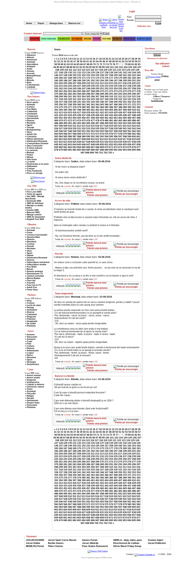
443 (111, 115)
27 (129, 58)
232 (102, 86)
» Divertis (29, 239)
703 (110, 152)
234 (111, 86)
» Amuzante (31, 337)
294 (125, 94)
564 (56, 134)
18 (100, 58)
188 (75, 80)
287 (93, 94)
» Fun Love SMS (33, 192)
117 (97, 70)
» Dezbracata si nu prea (37, 164)
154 (93, 75)
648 (93, 144)
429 (134, 112)
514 (88, 126)
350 (120, 102)
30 (139, 58)
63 (71, 64)
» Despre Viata (32, 403)
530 (75, 128)
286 (88, 94)
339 (70, 102)
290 (107, 94)
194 (102, 80)
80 (129, 64)
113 (79, 70)
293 (120, 94)
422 (102, 112)
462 (111, 118)
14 (87, 58)
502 (120, 123)
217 (120, 83)
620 (138, 139)
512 (79, 126)
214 (106, 83)
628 (88, 142)
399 (84, 110)
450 (56, 118)
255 (120, 88)
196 (111, 80)
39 (81, 61)
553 (93, 131)
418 (84, 112)
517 (102, 126)
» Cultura (29, 346)
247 (84, 88)
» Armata (29, 71)
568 (75, 134)
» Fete (28, 343)
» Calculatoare (32, 85)
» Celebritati (31, 111)
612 (102, 139)
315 (134, 96)
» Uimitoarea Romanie (36, 141)
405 (111, 110)
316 (138, 96)
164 (139, 75)
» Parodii (29, 246)
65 (78, 64)
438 (88, 115)
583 (56, 136)
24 (119, 58)
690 (111, 149)
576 (111, 134)
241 (56, 88)
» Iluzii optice (31, 102)
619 (134, 139)
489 (61, 123)
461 (107, 118)
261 (61, 91)
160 (120, 75)
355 (56, 104)
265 (79, 91)
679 (61, 149)
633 (111, 142)
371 (129, 104)
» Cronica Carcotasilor (36, 235)
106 (135, 67)
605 (70, 139)
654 (120, 144)
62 (68, 64)
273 (116, 91)
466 (129, 118)
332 (125, 99)
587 (75, 136)
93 (84, 67)
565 (61, 134)
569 (79, 134)
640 (56, 144)
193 (97, 80)
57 (139, 61)
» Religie (29, 396)
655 (125, 144)
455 (79, 118)
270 (102, 91)
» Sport (28, 125)
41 (87, 61)
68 (88, 64)
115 (88, 70)
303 (79, 96)
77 (117, 64)
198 (120, 80)
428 (129, 112)
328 (107, 99)
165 (56, 78)
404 (107, 110)
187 (70, 80)
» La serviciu (31, 150)
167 (65, 78)
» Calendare (31, 314)
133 (84, 72)
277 (134, 91)
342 (84, 102)
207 (75, 83)
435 (75, 115)
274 (120, 91)
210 (88, 83)
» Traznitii (30, 283)
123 (124, 70)
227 (79, 86)
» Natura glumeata (34, 139)
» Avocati (29, 73)
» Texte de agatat (33, 194)
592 (97, 136)
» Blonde (29, 80)
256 (125, 88)
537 (107, 128)
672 (116, 147)
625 (75, 142)
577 (116, 134)
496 (93, 123)
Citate (96, 39)
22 (113, 58)
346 (102, 102)
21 (110, 58)
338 (65, 102)
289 (102, 94)
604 (65, 139)
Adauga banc (56, 23)
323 (84, 99)
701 (101, 152)
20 (106, 58)
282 (70, 94)
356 (61, 104)
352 (129, 102)
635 (120, 142)
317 (56, 99)
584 (61, 136)
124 (128, 70)
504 (129, 123)
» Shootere (30, 357)
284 (79, 94)
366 (107, 104)
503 (125, 123)
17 (97, 58)
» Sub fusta (31, 159)
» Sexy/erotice (32, 364)
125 (133, 70)
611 (97, 139)
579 (125, 134)
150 (75, 75)
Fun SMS (106, 39)
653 (116, 144)
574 (102, 134)
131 (75, 72)
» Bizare (29, 269)
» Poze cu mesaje (33, 173)
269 (97, 91)
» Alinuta (29, 57)
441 (102, 115)
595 (111, 136)
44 (97, 61)
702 (106, 152)
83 (139, 64)
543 (134, 128)
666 (88, 147)
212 (97, 83)
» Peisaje (29, 307)
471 (65, 120)
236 (120, 86)
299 (61, 96)
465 (125, 118)
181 (129, 78)
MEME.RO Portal (35, 546)
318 (61, 99)
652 (111, 144)
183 (139, 78)
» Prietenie (30, 326)
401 (93, 110)
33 (61, 61)
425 (116, 112)
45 (100, 61)
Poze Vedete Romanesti (95, 546)
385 (107, 107)
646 (84, 144)
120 (110, 70)
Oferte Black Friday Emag (127, 546)
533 (88, 128)
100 (107, 67)
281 (65, 94)
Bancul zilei (144, 39)
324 (88, 99)
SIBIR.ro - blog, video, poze (127, 540)
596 (116, 136)
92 (80, 67)
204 (61, 83)
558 (116, 131)
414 (65, 112)
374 (56, 107)
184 (56, 80)
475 (84, 120)
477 (93, 120)
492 (75, 123)
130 (70, 72)
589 (84, 136)
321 (75, 99)
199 (125, 80)
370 (125, 104)
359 (75, 104)
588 (79, 136)
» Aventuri (30, 339)
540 (120, 128)
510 (70, 126)
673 (120, 147)
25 (123, 58)
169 (75, 78)
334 (134, 99)
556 (107, 131)
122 (119, 70)
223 (61, 86)
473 (75, 120)
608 (84, 139)
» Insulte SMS (32, 210)
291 (111, 94)
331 (120, 99)
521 (120, 126)
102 (116, 67)
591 (93, 136)
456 (84, 118)
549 (75, 131)
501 (116, 123)
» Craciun (30, 168)
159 (116, 75)
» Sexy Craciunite (33, 145)
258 (134, 88)
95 (90, 67)
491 (70, 123)
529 (70, 128)
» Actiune (30, 334)
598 (125, 136)
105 (130, 67)
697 (83, 152)
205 (65, 83)
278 (139, 91)
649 (97, 144)
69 (91, 64)
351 (125, 102)
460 (102, 118)
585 (65, 136)
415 (70, 112)
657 (134, 144)
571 (88, 134)
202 (139, 80)
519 (111, 126)
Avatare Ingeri (155, 540)
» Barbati (29, 152)
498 (102, 123)
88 (67, 67)
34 (65, 61)
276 (129, 91)
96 (93, 67)
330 (116, 99)
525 (138, 126)
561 (129, 131)
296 (134, 94)
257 (129, 88)
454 (75, 118)
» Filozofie (30, 393)
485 (129, 120)
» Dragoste (30, 316)
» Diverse (29, 120)
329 (111, 99)
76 (114, 64)
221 (138, 83)
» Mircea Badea (32, 278)
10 (74, 58)
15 (90, 58)
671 (111, 147)
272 (111, 91)
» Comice (29, 107)
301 (70, 96)
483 (120, 120)
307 (97, 96)
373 (139, 104)
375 (61, 107)
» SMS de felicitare (34, 203)
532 (84, 128)
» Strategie (30, 362)
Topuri (41, 23)
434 (70, 115)
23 (116, 58)
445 (120, 115)
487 (139, 120)
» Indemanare (32, 350)
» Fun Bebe (31, 109)
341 (79, 102)
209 (84, 83)
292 (116, 94)
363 (93, 104)
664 (79, 147)
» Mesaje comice (33, 214)
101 (112, 67)
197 (116, 80)
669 (102, 147)
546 (61, 131)
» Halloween (31, 166)
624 (70, 142)
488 (56, 123)
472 (70, 120)
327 (102, 99)
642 (65, 144)
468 (139, 118)
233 (107, 86)
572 (93, 134)
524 (134, 126)
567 (70, 134)
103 (121, 67)
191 (88, 80)
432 (61, 115)
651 (107, 144)
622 (61, 142)
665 (84, 147)
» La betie (30, 161)
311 (115, 96)
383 (97, 107)
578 (120, 134)
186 (65, 80)
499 (107, 123)
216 (115, 83)
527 (61, 128)
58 (55, 64)
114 (84, 70)
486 (134, 120)
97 (97, 67)
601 (139, 136)
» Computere (31, 116)
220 (134, 83)
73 (104, 64)
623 (65, 142)
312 (120, 96)
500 (111, 123)
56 (136, 61)
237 (125, 86)
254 (116, 88)
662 (70, 147)
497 (97, 123)
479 (102, 120)
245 (75, 88)
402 (97, 110)
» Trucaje (29, 127)
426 (120, 112)
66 (81, 64)
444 (116, 115)
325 (93, 99)
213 (102, 83)
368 (116, 104)
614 (111, 139)
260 (56, 91)
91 (77, 67)
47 (107, 61)
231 (97, 86)
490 (65, 123)
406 (116, 110)
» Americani (31, 59)
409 (129, 110)
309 (107, 96)
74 (107, 64)
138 (107, 72)
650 (102, 144)
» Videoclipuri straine (35, 264)
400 (88, 110)
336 (56, 102)
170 (79, 78)
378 (75, 107)
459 (97, 118)
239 (134, 86)
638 (134, 142)
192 (93, 80)
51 (120, 61)
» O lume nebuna (33, 148)
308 (102, 96)
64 (75, 64)
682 (75, 149)
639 (139, 142)
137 (102, 72)
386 (111, 107)
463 (116, 118)
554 (97, 131)
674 (125, 147)
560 (125, 131)
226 (75, 86)
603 (61, 139)
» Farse (28, 232)
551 (84, 131)
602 (56, 139)
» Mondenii (30, 241)
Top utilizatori (162, 63)
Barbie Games (56, 543)
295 (129, 94)
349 (116, 102)
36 (71, 61)
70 (94, 64)
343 (88, 102)
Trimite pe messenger (126, 194)
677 (139, 147)
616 (120, 139)
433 (65, 115)
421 (97, 112)
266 (84, 91)
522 (125, 126)
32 (58, 61)
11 (78, 58)
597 (120, 136)
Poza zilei (129, 39)
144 (134, 72)
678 (56, 149)
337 (61, 102)
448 (134, 115)
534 (93, 128)
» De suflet (30, 323)
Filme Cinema (55, 546)
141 (120, 72)
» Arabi (28, 69)
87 (64, 67)
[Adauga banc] (37, 92)
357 (65, 104)
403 (102, 110)
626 (79, 142)
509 (65, 126)
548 (70, 131)
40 (84, 61)
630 (97, 142)
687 (97, 149)
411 (138, 110)
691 (116, 149)
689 (107, 149)
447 (129, 115)
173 (93, 78)
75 (110, 64)
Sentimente (157, 101)
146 (56, 75)
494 (84, 123)
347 (107, 102)
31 (55, 61)
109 (62, 70)
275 (125, 91)
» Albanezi (30, 55)
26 (126, 58)
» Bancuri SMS (32, 212)
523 (129, 126)
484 (125, 120)
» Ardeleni (30, 66)
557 (111, 131)
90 (74, 67)
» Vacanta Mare (32, 237)
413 (61, 112)
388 (120, 107)
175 (102, 78)
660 (61, 147)
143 (129, 72)
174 (97, 78)
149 (70, 75)
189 (79, 80)
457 (88, 118)
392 (139, 107)
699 (92, 152)
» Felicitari (30, 319)
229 (88, 86)
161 (125, 75)
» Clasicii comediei (34, 276)
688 (102, 149)
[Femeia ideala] (153, 76)
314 (129, 96)
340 (75, 102)
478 (97, 120)
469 (56, 120)
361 (84, 104)
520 (115, 126)
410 (134, 110)
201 (134, 80)
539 (116, 128)
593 (102, 136)
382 (93, 107)
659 (56, 147)
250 (97, 88)
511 (74, 126)
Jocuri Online (33, 543)
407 (120, 110)
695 (134, 149)
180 (125, 78)
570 (84, 134)
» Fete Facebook (33, 171)
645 (79, 144)
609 (88, 139)
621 (56, 142)
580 (129, 134)
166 (61, 78)
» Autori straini (32, 377)
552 (88, 131)
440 (97, 115)
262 (65, 91)
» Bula (28, 82)
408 (125, 110)
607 (79, 139)
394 (61, 110)
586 (70, 136)
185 (61, 80)
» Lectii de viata (33, 305)
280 (61, 94)
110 (66, 70)
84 (55, 67)
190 (84, 80)
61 (65, 64)
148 (65, 75)
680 (65, 149)
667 (93, 147)
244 (70, 88)
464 (120, 118)
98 (100, 67)
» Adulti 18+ (31, 134)
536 (102, 128)
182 (134, 78)
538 (111, 128)
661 (65, 147)
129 (65, 72)
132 (79, 72)
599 (129, 136)
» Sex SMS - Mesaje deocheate (34, 197)
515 (93, 126)
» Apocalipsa (31, 64)
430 (139, 112)
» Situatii (29, 398)
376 (65, 107)
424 (111, 112)
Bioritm (117, 39)
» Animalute (31, 310)
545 (56, 131)
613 (106, 139)
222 (56, 86)
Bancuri (34, 39)
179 (120, 78)
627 (84, 142)
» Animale (30, 62)
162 (129, 75)
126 (137, 70)
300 (65, 96)
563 (139, 131)
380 (84, 107)
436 (79, 115)
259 (139, 88)
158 (111, 75)
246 (79, 88)
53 (126, 61)
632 (107, 142)
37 (74, 61)
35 (68, 61)
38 (78, 61)
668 (97, 147)
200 (129, 80)
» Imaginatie (31, 321)
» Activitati (30, 391)
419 (88, 112)
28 (132, 58)
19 (103, 58)
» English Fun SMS (34, 219)
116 (92, 70)
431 (56, 115)
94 (87, 67)
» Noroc (29, 355)
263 (70, 91)
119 (105, 70)
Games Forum (90, 540)
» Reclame (30, 123)
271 (107, 91)
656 (129, 144)
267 (88, 91)
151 (79, 75)
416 (75, 112)
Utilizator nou (144, 26)
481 (111, 120)
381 (88, 107)
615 (115, 139)
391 (134, 107)
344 (93, 102)
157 (107, 75)
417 (79, 112)
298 (56, 96)
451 (61, 118)
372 (134, 104)
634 (116, 142)
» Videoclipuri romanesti (37, 262)
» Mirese (29, 157)
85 (58, 67)
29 (136, 58)
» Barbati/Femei (33, 75)
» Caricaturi (31, 136)
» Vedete (29, 255)
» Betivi (29, 78)
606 (75, 139)
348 (111, 102)
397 (75, 110)
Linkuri (165, 66)
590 (88, 136)
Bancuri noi (74, 23)
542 (129, 128)
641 (61, 144)
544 (139, 128)
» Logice (29, 353)
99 (103, 67)
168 (70, 78)
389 (125, 107)
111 (70, 70)
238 (129, 86)
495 (88, 123)
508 (61, 126)
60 (62, 64)
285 (84, 94)
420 (93, 112)
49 (113, 61)
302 (75, 96)
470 (61, 120)
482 (116, 120)
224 (65, 86)
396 (70, 110)
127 (56, 72)
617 (125, 139)
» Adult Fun (31, 287)
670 (107, 147)
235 (116, 86)
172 (88, 78)
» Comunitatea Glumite (36, 143)
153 (88, 75)
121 (115, 70)
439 (93, 115)
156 (102, 75)
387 (116, 107)
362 (88, 104)
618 (129, 139)
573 (97, 134)
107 (139, 67)
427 (125, 112)
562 (134, 131)
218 (125, 83)
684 (84, 149)
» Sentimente (31, 400)
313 (125, 96)
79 (126, 64)
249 (93, 88)
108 (57, 70)
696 (139, 149)
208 (79, 83)
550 (79, 131)
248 (88, 88)
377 (70, 107)
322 (79, 99)
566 (65, 134)
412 (56, 112)
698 (87, 152)
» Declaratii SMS (33, 201)
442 (107, 115)
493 (79, 123)
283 (75, 94)
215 (111, 83)
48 (110, 61)
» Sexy (28, 132)
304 (84, 96)
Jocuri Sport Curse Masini (62, 540)
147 (61, 75)
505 (134, 123)
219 (129, 83)
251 (102, 88)
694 (129, 149)
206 (70, 83)
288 (97, 94)
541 (125, 128)
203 (56, 83)
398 (79, 110)
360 (79, 104)
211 (93, 83)
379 (79, 107)
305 (88, 96)
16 (94, 58)
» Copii (28, 341)
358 (70, 104)
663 (75, 147)
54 (129, 61)
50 (116, 61)
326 (97, 99)
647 (88, 144)
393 (56, 110)
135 (93, 72)
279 (56, 94)
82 (136, 64)
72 (101, 64)
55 (133, 61)
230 (93, 86)
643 (70, 144)
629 (93, 142)
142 (125, 72)
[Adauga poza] (37, 177)
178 (116, 78)
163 (134, 75)
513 (84, 126)
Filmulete (64, 39)
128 (61, 72)
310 (111, 96)
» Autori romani (33, 375)
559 (120, 131)
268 (93, 91)
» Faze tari (30, 280)
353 (134, 102)
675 (129, 147)
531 (79, 128)
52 (123, 61)
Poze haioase (48, 39)
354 (139, 102)
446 (125, 115)
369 (120, 104)
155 (97, 75)
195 (107, 80)
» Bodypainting (33, 130)
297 (139, 94)
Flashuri (77, 39)
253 (111, 88)
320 (70, 99)
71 (97, 64)
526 (56, 128)
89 (71, 67)
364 (97, 104)
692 (120, 149)
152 (84, 75)
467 (134, 118)
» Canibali (30, 87)
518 (106, 126)
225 (70, 86)
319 (65, 99)
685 (88, 149)
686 (93, 149)
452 (65, 118)
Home (29, 23)
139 (111, 72)
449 (139, 115)
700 (96, 152)
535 (97, 128)
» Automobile (32, 118)
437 (84, 115)
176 (107, 78)
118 (101, 70)
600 (134, 136)
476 (88, 120)
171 (84, 78)
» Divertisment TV (34, 273)
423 (107, 112)
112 (75, 70)
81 (132, 64)
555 (102, 131)
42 (91, 61)
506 (139, 123)
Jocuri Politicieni (157, 543)
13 (84, 58)
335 (139, 99)
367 (111, 104)
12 (81, 58)
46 (103, 61)
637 (129, 142)
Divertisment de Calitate (126, 543)
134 (88, 72)
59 (59, 64)
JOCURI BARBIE (35, 540)
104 (126, 67)
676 (134, 147)
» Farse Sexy (31, 289)
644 (75, 144)
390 (129, 107)
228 (84, 86)
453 (70, 118)
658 (139, 144)
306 (93, 96)
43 (94, 61)
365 (102, 104)
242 (61, 88)
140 (116, 72)
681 (70, 149)
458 (93, 118)
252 (107, 88)
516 (97, 126)
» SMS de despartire (35, 217)
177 (111, 78)
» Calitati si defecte (34, 384)
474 (79, 120)
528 (65, 128)
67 (84, 64)
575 (107, 134)
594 (107, 136)
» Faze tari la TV (33, 285)
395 (65, 110)
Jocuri (87, 39)
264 (75, 91)
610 (93, 139)
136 (97, 72)
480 (107, 120)
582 (139, 134)
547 (65, 131)
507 (56, 126)
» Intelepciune (32, 382)
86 (61, 67)
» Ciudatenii (31, 114)
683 (79, 149)
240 (139, 86)
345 (97, 102)
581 (134, 134)
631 (102, 142)
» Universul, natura (34, 387)
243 (65, 88)
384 (102, 107)
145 (139, 72)
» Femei (29, 155)
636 (125, 142)
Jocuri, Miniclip (90, 543)
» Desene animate (34, 271)
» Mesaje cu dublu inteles (34, 206)
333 (129, 99)
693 (125, 149)
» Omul (28, 389)
